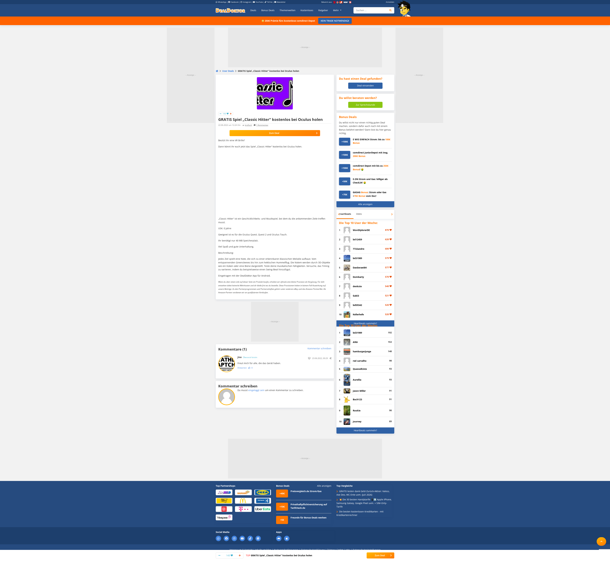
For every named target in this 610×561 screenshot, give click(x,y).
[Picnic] (224, 508)
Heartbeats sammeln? (365, 323)
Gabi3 (356, 295)
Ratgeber (323, 10)
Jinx (247, 357)
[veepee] (224, 517)
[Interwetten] (224, 500)
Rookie (356, 410)
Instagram (247, 2)
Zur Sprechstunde (365, 104)
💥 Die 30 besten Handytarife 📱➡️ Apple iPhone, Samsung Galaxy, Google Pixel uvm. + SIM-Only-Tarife (364, 503)
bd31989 (357, 258)
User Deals (228, 70)
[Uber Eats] (262, 508)
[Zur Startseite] (405, 9)
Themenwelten (287, 10)
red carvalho (359, 360)
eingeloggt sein (256, 390)
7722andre (358, 248)
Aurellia (357, 379)
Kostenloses (307, 10)
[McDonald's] (243, 500)
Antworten (242, 367)
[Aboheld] (224, 492)
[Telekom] (243, 508)
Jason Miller (359, 390)
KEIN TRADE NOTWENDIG (334, 20)
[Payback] (262, 500)
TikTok (269, 2)
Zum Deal (274, 133)
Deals (253, 10)
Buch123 (357, 399)
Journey (357, 421)
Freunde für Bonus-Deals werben (308, 517)
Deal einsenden (365, 85)
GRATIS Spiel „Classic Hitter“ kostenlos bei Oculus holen (279, 555)
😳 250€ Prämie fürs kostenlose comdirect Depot (288, 20)
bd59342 (357, 305)
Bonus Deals (267, 10)
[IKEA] (262, 492)
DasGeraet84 (360, 267)
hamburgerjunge (362, 351)
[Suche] (390, 10)
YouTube (259, 2)
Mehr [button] (336, 10)
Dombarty (358, 276)
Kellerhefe (358, 314)
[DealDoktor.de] (230, 10)
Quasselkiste (360, 368)
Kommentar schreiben (319, 348)
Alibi (355, 342)
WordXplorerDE (361, 230)
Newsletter (281, 2)
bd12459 (357, 239)
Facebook (235, 2)
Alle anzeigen (365, 204)
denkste (357, 286)
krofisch (248, 125)
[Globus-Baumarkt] (243, 492)
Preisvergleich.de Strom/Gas (306, 491)
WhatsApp (222, 2)
